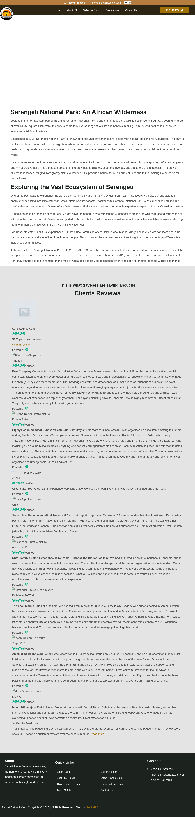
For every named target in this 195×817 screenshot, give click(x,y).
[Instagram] (129, 2)
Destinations (112, 10)
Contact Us (131, 10)
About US (71, 10)
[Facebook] (126, 2)
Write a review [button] (21, 344)
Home (57, 10)
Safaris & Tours (91, 10)
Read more (97, 733)
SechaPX (92, 807)
